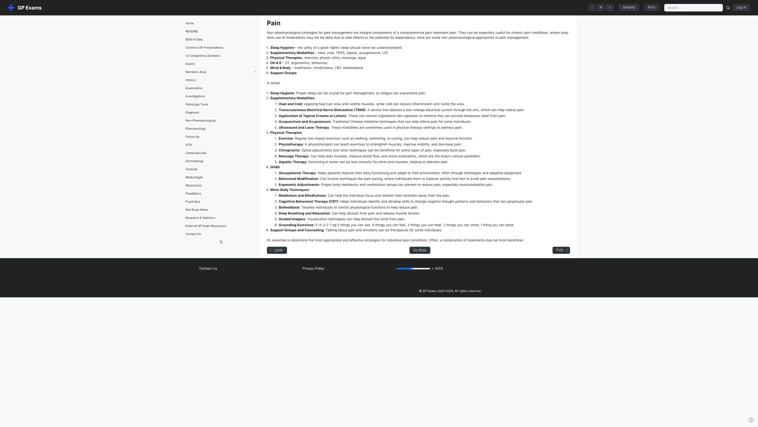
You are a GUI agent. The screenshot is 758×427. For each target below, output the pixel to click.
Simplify (629, 7)
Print (651, 7)
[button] (256, 72)
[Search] (728, 7)
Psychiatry (193, 201)
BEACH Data (194, 39)
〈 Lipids (275, 250)
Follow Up (192, 137)
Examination (194, 88)
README (192, 31)
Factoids (191, 169)
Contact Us (193, 234)
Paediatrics (193, 193)
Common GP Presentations (204, 47)
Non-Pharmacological (201, 120)
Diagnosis (192, 112)
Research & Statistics (200, 218)
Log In (741, 7)
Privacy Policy (313, 268)
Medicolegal (194, 177)
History (191, 80)
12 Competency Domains (203, 56)
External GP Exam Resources (206, 226)
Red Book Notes (197, 210)
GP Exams (30, 8)
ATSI (189, 145)
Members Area (196, 72)
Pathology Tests (197, 104)
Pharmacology (195, 128)
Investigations (195, 96)
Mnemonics (194, 185)
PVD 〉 (562, 250)
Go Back (419, 250)
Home (190, 23)
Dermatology (195, 161)
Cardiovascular (196, 153)
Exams (190, 64)
